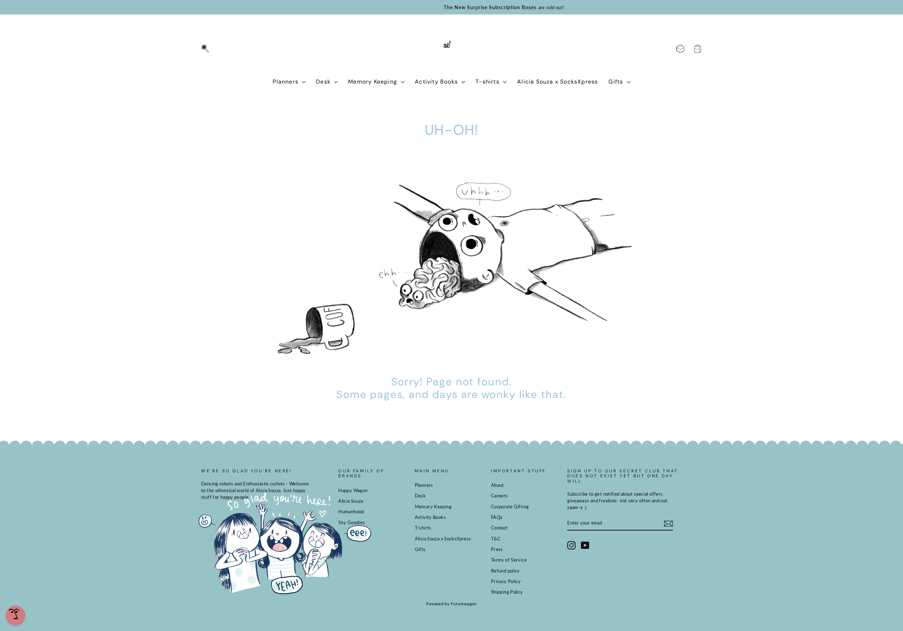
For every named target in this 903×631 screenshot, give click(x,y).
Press (497, 549)
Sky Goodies (351, 522)
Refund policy (505, 571)
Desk (324, 81)
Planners (286, 81)
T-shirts (488, 81)
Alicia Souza (350, 501)
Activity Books (437, 81)
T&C (496, 538)
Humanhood (351, 511)
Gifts (616, 81)
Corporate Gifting (510, 506)
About (497, 485)
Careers (499, 495)
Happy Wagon (353, 490)
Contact (499, 528)
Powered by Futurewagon (451, 603)
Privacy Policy (506, 581)
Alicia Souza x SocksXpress (557, 81)
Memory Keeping (373, 81)
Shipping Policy (507, 592)
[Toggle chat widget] (15, 615)
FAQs (497, 517)
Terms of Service (509, 560)
